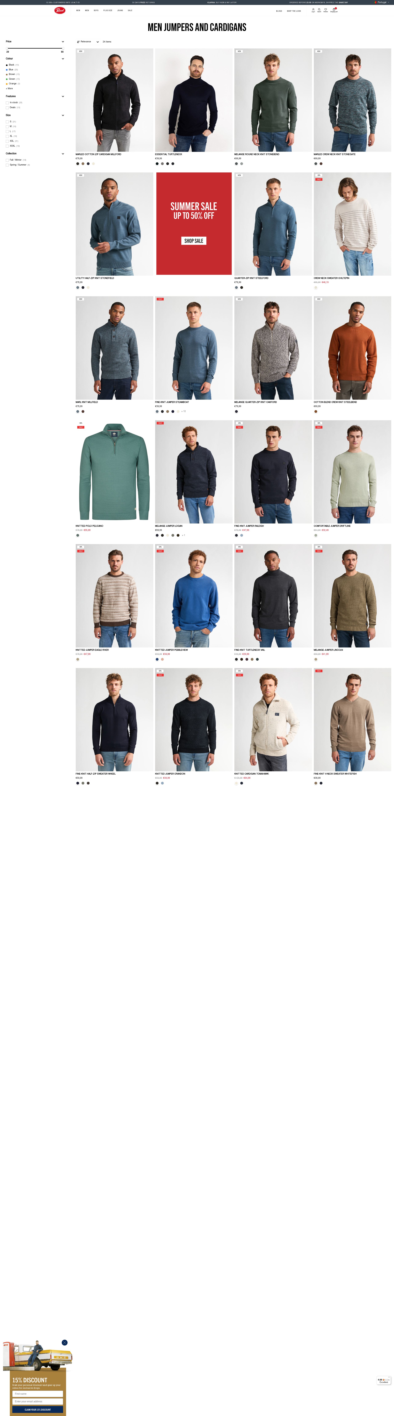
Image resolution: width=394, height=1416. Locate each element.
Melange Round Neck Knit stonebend (256, 155)
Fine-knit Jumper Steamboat (172, 402)
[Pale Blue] (242, 535)
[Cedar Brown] (88, 783)
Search (319, 11)
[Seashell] (316, 288)
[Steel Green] (236, 164)
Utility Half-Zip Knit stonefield (95, 278)
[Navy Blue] (173, 411)
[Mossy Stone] (173, 535)
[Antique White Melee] (93, 164)
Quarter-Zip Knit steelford (251, 278)
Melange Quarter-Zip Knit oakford (255, 402)
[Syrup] (247, 659)
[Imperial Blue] (157, 659)
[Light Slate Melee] (162, 164)
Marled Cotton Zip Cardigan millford (98, 155)
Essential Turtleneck (168, 155)
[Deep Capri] (242, 783)
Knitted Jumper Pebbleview (171, 650)
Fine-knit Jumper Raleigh (249, 526)
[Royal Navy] (88, 164)
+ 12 (183, 411)
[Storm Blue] (78, 288)
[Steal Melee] (168, 164)
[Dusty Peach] (162, 659)
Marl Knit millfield (87, 402)
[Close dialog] (65, 1343)
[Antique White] (88, 288)
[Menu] (389, 1378)
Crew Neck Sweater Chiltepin (331, 278)
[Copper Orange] (316, 411)
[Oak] (83, 164)
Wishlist (326, 11)
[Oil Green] (78, 535)
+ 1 (183, 535)
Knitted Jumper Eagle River (92, 650)
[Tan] (78, 659)
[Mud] (178, 535)
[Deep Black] (78, 164)
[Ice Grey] (242, 164)
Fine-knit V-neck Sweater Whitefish (335, 774)
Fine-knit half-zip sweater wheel (96, 774)
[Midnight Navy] (157, 164)
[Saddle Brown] (321, 164)
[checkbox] (35, 65)
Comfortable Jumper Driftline (332, 526)
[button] (35, 41)
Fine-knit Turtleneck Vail (249, 650)
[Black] (173, 164)
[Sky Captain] (321, 783)
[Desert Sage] (316, 535)
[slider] (7, 48)
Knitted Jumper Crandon (170, 774)
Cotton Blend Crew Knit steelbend (335, 402)
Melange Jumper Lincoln (328, 650)
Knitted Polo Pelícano (89, 526)
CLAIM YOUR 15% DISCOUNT (38, 1409)
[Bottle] (257, 659)
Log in (313, 11)
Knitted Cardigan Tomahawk (251, 774)
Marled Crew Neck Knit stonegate (335, 155)
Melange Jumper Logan (168, 526)
